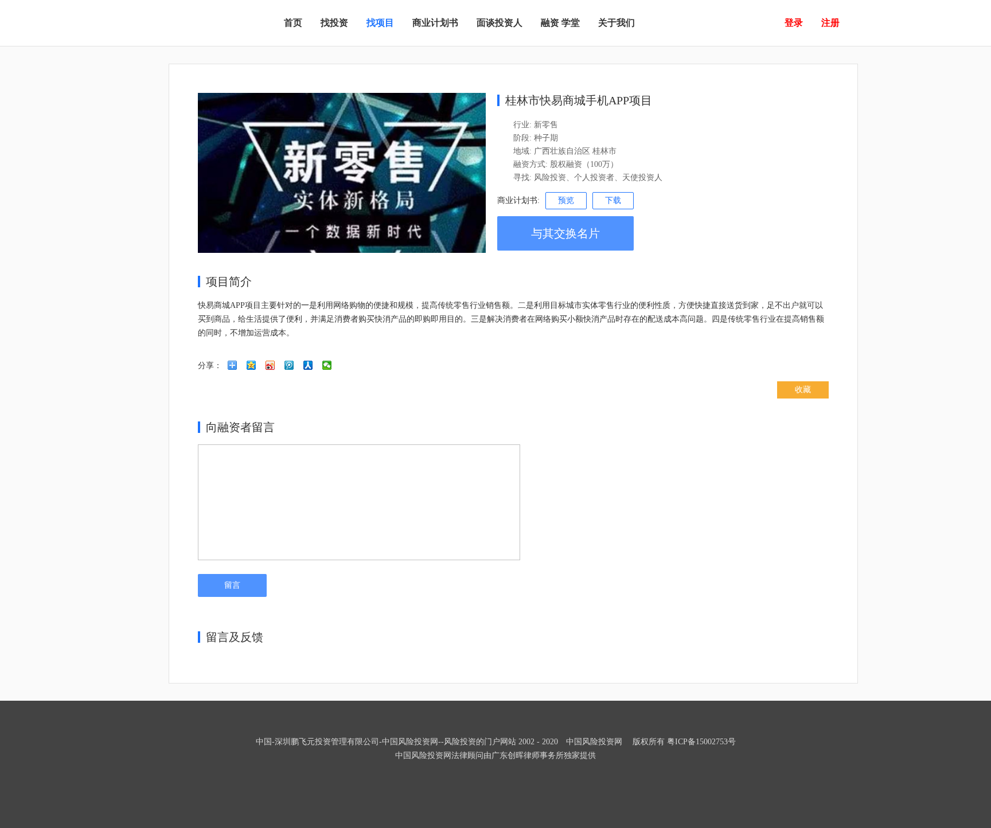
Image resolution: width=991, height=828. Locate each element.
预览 (566, 200)
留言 (232, 585)
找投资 (334, 23)
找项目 (380, 23)
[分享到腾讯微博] (289, 369)
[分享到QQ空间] (251, 369)
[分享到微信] (327, 369)
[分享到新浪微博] (270, 369)
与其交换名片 (565, 233)
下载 (613, 200)
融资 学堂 (560, 23)
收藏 (803, 389)
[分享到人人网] (308, 369)
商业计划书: (518, 200)
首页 (293, 23)
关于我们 (616, 23)
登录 (794, 23)
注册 (830, 23)
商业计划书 (435, 23)
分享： (210, 365)
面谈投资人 (499, 23)
